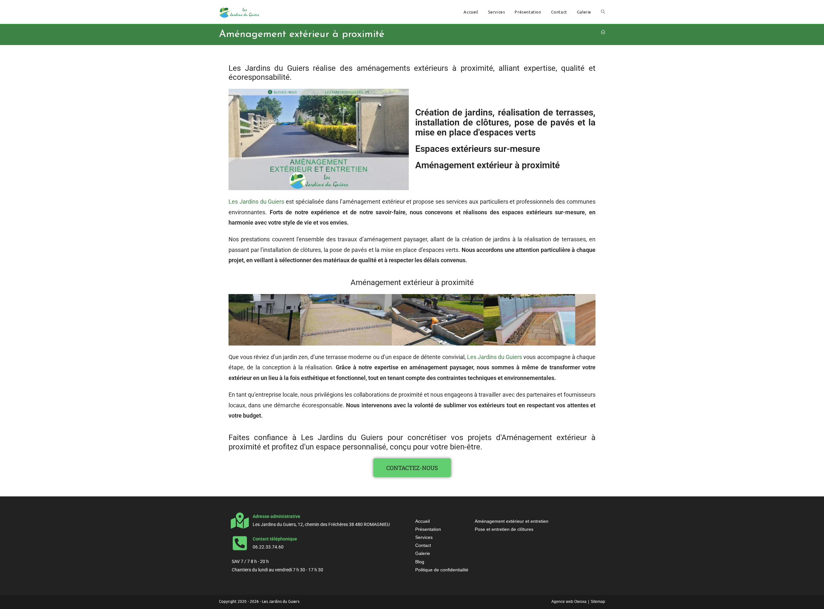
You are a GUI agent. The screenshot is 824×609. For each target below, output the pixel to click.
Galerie (422, 553)
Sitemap (598, 601)
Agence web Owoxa (568, 601)
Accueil (422, 521)
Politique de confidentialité (441, 569)
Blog (419, 561)
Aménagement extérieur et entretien (511, 521)
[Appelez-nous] (240, 543)
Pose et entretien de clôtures (504, 529)
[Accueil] (603, 32)
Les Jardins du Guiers (257, 201)
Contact (423, 545)
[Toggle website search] (603, 12)
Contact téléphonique (275, 538)
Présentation (428, 529)
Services (424, 537)
